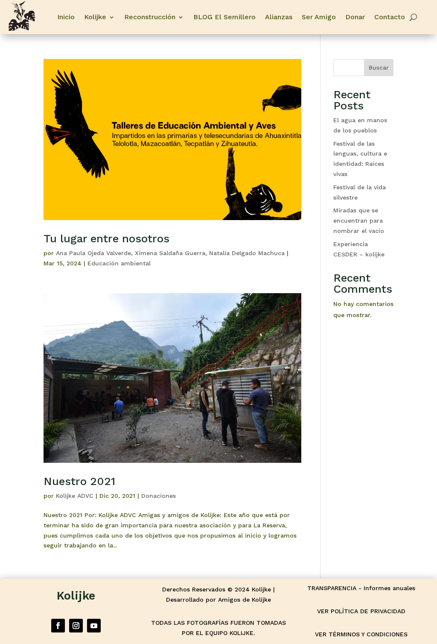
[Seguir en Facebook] (58, 625)
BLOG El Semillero (224, 17)
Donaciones (158, 495)
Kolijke (95, 17)
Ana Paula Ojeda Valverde (93, 253)
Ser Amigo (319, 17)
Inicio (66, 17)
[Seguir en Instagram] (76, 625)
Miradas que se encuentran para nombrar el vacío (358, 220)
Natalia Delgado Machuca (247, 253)
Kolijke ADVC (74, 495)
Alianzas (278, 17)
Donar (355, 17)
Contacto (389, 17)
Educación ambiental (119, 263)
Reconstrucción (149, 17)
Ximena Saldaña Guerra (170, 253)
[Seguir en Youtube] (94, 625)
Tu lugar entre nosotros (106, 238)
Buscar (379, 67)
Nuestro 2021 (79, 481)
